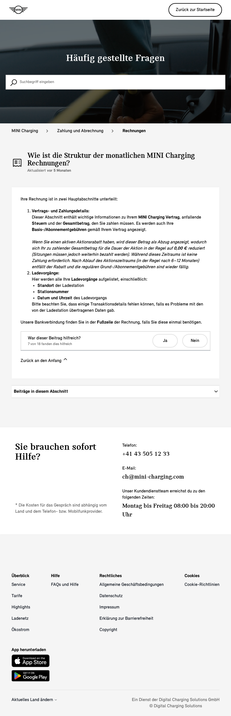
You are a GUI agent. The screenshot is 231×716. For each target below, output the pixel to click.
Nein (195, 341)
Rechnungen (134, 131)
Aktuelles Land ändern (33, 700)
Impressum (109, 607)
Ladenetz (20, 618)
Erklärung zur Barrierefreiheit (126, 618)
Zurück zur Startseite (195, 10)
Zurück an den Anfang (42, 361)
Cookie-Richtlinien (202, 584)
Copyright (108, 630)
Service (18, 584)
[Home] (18, 10)
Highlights (21, 607)
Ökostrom (20, 630)
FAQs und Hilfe (65, 584)
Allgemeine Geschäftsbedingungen (131, 584)
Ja (165, 341)
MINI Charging (25, 131)
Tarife (17, 596)
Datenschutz (111, 596)
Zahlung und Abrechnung (80, 131)
